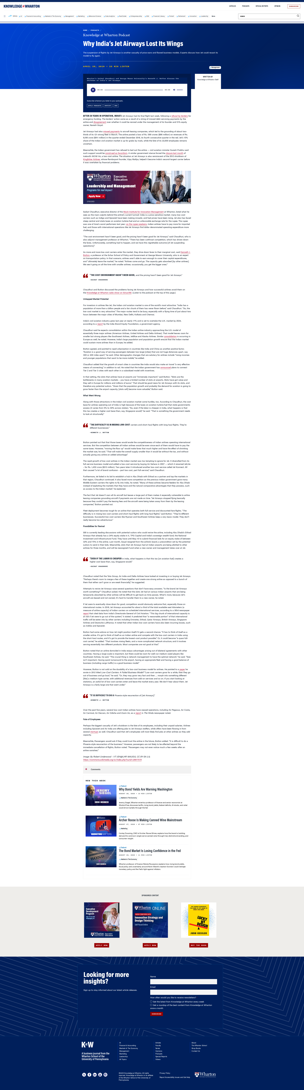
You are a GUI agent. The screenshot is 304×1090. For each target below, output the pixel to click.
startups (94, 732)
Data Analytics (110, 16)
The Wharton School (199, 1046)
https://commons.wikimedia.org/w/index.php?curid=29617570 (112, 760)
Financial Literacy (159, 16)
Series (157, 1048)
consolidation (170, 337)
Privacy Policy (165, 1073)
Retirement (181, 16)
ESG (147, 16)
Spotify (108, 106)
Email (152, 987)
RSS (116, 106)
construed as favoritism (116, 153)
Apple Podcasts (94, 106)
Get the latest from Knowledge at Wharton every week (178, 1002)
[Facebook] (89, 1075)
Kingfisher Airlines (91, 160)
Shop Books (196, 1048)
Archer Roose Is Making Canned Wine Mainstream (150, 820)
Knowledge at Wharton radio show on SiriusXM (109, 293)
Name (153, 977)
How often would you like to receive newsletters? (173, 998)
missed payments (111, 132)
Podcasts (245, 6)
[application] (137, 90)
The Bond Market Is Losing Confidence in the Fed (150, 851)
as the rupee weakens (136, 224)
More (213, 16)
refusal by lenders (179, 116)
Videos (158, 1059)
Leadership (204, 16)
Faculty (158, 1046)
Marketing (81, 16)
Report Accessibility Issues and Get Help (175, 1077)
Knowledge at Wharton (132, 1073)
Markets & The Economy (53, 16)
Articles (232, 6)
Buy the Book (199, 945)
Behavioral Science (95, 16)
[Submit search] (298, 16)
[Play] (93, 90)
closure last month (174, 153)
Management (69, 16)
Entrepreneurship (136, 16)
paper (182, 670)
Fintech (171, 16)
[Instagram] (105, 1075)
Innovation (193, 16)
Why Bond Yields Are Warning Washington (145, 789)
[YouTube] (100, 1075)
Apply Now (102, 945)
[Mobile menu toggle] (4, 16)
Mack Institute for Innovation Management (143, 212)
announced (165, 368)
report (100, 324)
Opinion (277, 6)
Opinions (158, 1051)
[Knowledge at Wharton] (21, 6)
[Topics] (10, 16)
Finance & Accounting (33, 16)
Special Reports (262, 6)
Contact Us (196, 1051)
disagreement (99, 122)
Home (85, 30)
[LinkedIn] (95, 1075)
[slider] (180, 90)
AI (21, 16)
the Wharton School (128, 1078)
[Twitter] (84, 1075)
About (194, 1043)
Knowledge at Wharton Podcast (106, 35)
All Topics (123, 1059)
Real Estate (122, 16)
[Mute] (174, 90)
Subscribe (294, 6)
